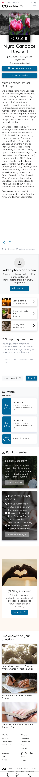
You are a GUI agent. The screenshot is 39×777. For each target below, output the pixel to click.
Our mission (25, 742)
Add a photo (18, 288)
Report (12, 249)
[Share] (12, 38)
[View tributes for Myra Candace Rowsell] (22, 39)
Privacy (23, 760)
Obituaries (5, 738)
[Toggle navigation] (34, 6)
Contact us (5, 760)
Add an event (7, 395)
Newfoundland (24, 63)
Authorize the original (27, 249)
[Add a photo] (17, 39)
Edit (5, 249)
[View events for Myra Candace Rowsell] (26, 39)
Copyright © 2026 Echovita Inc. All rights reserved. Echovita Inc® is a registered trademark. (22, 771)
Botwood (15, 63)
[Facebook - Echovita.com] (22, 754)
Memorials (25, 738)
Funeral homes (7, 742)
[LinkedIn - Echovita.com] (31, 754)
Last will (24, 748)
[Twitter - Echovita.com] (26, 754)
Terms (23, 757)
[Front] (12, 6)
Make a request (14, 482)
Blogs (23, 745)
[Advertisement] (19, 220)
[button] (10, 2)
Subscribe (18, 612)
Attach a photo (11, 378)
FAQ (3, 756)
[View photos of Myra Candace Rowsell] (19, 24)
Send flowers (6, 745)
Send (30, 378)
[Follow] (10, 242)
